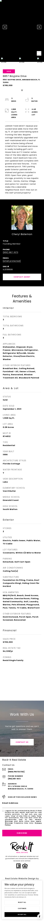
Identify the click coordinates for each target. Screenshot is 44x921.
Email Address (10, 803)
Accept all (22, 914)
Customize (22, 908)
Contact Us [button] (22, 742)
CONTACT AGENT (22, 277)
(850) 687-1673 (10, 252)
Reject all (22, 902)
